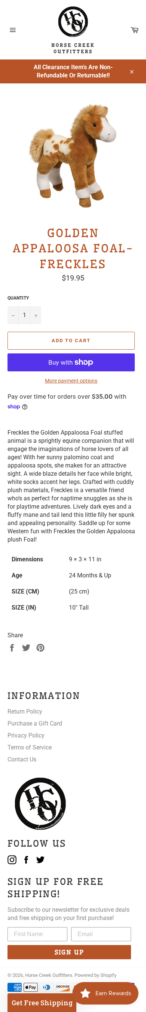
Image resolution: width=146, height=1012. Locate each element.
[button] (41, 1002)
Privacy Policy (26, 735)
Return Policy (24, 711)
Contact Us (21, 759)
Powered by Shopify (95, 975)
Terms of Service (29, 747)
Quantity (18, 298)
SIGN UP (69, 952)
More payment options (71, 381)
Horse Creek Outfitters (48, 975)
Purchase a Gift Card (34, 723)
